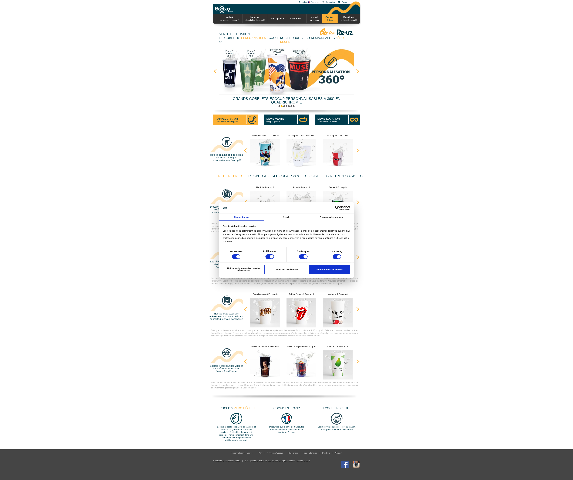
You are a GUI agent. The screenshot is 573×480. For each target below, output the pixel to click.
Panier (344, 2)
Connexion (330, 2)
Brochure (326, 453)
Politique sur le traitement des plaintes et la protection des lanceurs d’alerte (277, 461)
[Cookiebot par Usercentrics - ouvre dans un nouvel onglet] (337, 208)
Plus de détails (265, 151)
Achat (229, 18)
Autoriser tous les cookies (329, 269)
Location (255, 18)
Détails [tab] (286, 217)
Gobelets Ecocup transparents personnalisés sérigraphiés (284, 106)
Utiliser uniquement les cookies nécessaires (243, 269)
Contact (330, 18)
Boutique (349, 18)
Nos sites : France (307, 2)
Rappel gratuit (275, 120)
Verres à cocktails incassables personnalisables (291, 106)
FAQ (260, 453)
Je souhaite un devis (328, 120)
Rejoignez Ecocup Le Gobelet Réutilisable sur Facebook (345, 464)
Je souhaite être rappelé (226, 120)
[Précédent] (215, 71)
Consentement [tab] (241, 217)
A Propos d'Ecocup (275, 453)
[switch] (269, 256)
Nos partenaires (310, 453)
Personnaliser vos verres (241, 453)
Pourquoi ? (277, 18)
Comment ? (297, 18)
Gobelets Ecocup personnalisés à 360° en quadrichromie (279, 106)
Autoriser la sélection (286, 269)
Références (293, 453)
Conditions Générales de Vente (226, 461)
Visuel (314, 18)
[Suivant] (358, 71)
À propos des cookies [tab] (331, 217)
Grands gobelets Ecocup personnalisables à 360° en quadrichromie (286, 100)
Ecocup (224, 9)
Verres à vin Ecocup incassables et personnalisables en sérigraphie (286, 106)
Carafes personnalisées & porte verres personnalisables (294, 106)
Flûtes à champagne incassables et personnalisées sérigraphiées (289, 106)
